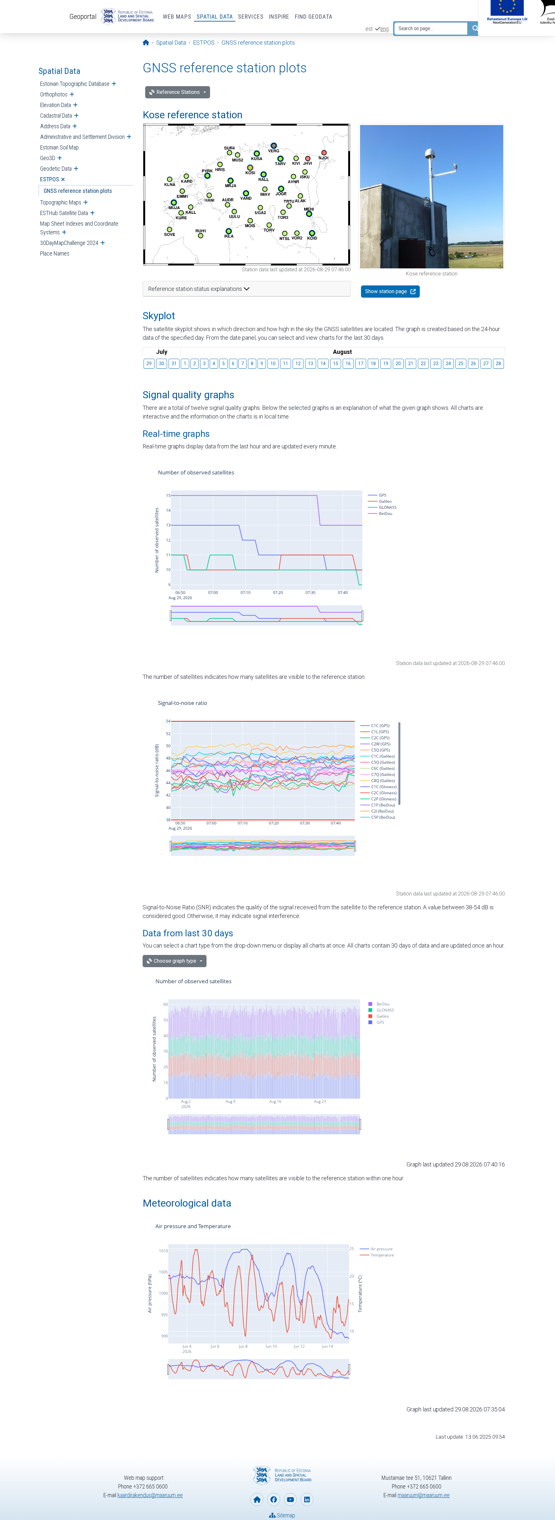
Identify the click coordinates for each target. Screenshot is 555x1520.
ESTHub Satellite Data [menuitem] (64, 213)
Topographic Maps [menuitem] (60, 202)
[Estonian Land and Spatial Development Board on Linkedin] (307, 1499)
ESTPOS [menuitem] (49, 179)
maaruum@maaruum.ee (424, 1495)
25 (460, 363)
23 (435, 363)
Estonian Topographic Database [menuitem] (75, 83)
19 (385, 363)
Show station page (386, 291)
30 (161, 363)
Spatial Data (215, 16)
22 (423, 363)
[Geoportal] (126, 16)
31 (174, 363)
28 (498, 363)
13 (310, 363)
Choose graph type (175, 961)
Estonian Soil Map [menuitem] (59, 147)
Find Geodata (313, 16)
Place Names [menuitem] (54, 253)
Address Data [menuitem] (55, 126)
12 (298, 363)
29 (149, 363)
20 (398, 363)
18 (373, 363)
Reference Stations (178, 92)
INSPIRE (279, 16)
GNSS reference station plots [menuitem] (78, 190)
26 (473, 363)
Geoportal (83, 16)
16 (348, 363)
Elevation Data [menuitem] (55, 105)
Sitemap (285, 1515)
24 (448, 363)
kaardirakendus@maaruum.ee (150, 1495)
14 (323, 363)
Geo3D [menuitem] (47, 158)
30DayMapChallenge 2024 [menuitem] (69, 242)
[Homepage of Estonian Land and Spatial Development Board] (257, 1499)
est (369, 28)
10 (273, 363)
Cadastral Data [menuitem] (56, 115)
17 (360, 363)
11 (285, 363)
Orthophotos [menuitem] (53, 94)
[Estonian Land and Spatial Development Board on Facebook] (273, 1499)
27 (486, 363)
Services (251, 16)
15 (335, 363)
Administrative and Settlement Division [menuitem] (82, 136)
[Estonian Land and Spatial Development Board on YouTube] (290, 1499)
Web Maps (177, 16)
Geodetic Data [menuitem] (56, 168)
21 (410, 363)
